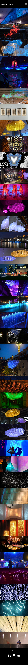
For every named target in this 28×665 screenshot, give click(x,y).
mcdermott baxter (7, 4)
